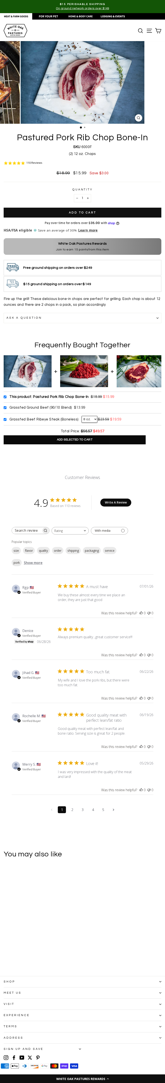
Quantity (82, 189)
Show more (33, 562)
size (16, 550)
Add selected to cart (74, 439)
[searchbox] (26, 530)
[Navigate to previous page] (51, 809)
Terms (10, 1026)
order (57, 550)
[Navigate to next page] (113, 809)
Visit (9, 1004)
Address (13, 1037)
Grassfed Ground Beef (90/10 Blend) (40, 407)
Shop (9, 981)
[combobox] (70, 531)
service (110, 550)
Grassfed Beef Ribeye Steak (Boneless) (43, 419)
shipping (73, 550)
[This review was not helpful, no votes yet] (148, 613)
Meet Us (12, 992)
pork (17, 563)
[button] (82, 1078)
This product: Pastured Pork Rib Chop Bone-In (49, 397)
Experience (17, 1015)
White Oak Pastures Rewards (82, 243)
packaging (92, 550)
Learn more (88, 230)
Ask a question (24, 317)
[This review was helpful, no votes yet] (141, 613)
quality (43, 550)
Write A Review (116, 502)
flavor (29, 550)
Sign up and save (23, 1049)
